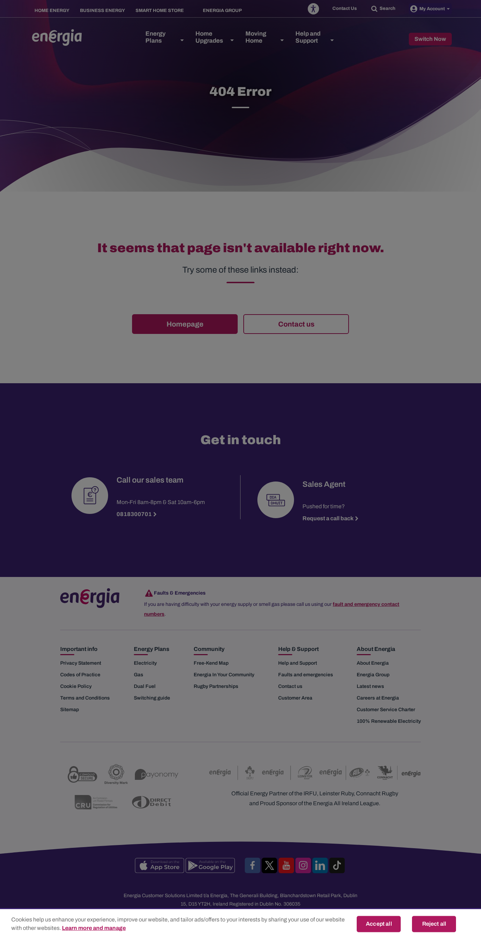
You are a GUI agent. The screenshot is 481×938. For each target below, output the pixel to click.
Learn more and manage (94, 928)
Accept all (379, 924)
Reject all (434, 924)
